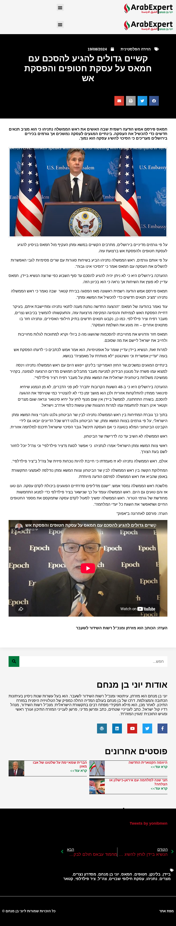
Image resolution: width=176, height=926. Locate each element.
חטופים (140, 874)
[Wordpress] (102, 728)
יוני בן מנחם (108, 874)
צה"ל (102, 879)
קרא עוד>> (159, 767)
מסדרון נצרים (84, 874)
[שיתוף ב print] (131, 101)
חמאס (126, 874)
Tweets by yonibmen (148, 823)
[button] (60, 7)
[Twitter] (147, 728)
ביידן (167, 874)
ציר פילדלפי (85, 879)
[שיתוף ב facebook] (154, 101)
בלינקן (155, 874)
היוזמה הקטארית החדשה (148, 762)
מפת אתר (166, 911)
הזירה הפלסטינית (136, 49)
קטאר (68, 879)
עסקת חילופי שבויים (126, 879)
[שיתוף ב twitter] (142, 101)
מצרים (165, 879)
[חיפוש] (14, 661)
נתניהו (151, 879)
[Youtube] (132, 728)
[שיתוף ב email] (119, 101)
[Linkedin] (117, 728)
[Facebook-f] (162, 728)
